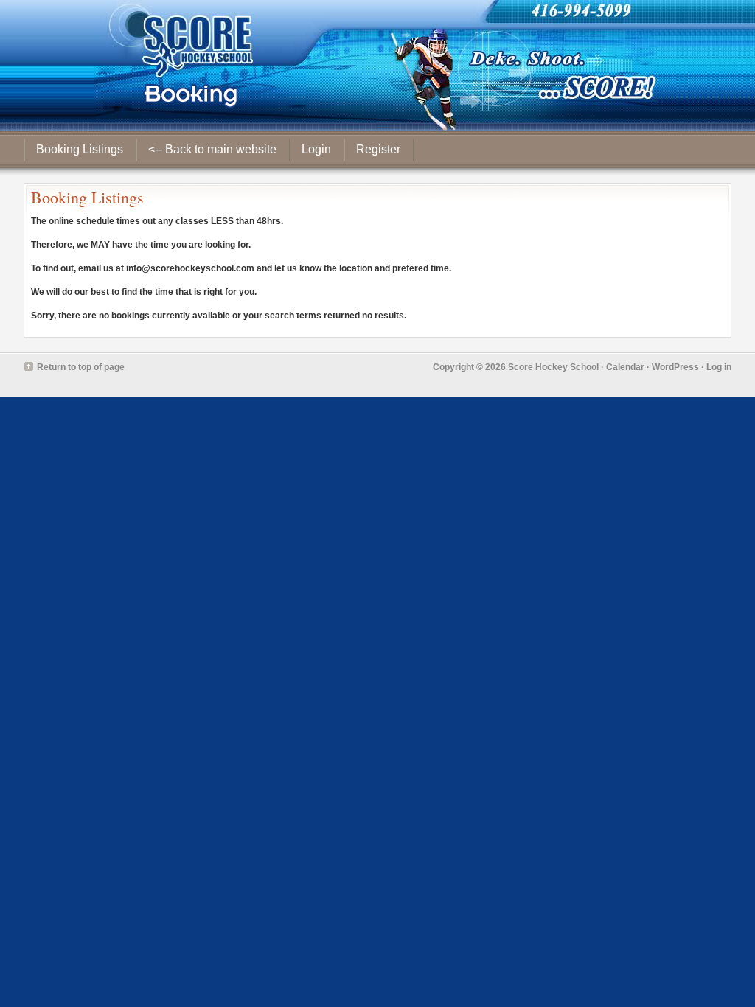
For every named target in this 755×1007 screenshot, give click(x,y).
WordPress (675, 367)
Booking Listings (79, 149)
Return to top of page (81, 367)
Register (378, 149)
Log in (718, 367)
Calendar (625, 367)
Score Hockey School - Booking (377, 65)
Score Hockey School (553, 367)
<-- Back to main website (212, 149)
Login (316, 149)
